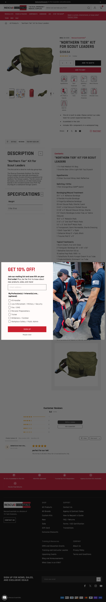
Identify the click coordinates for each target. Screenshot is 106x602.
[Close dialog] (102, 264)
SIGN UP (27, 329)
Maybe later (27, 334)
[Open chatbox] (4, 598)
